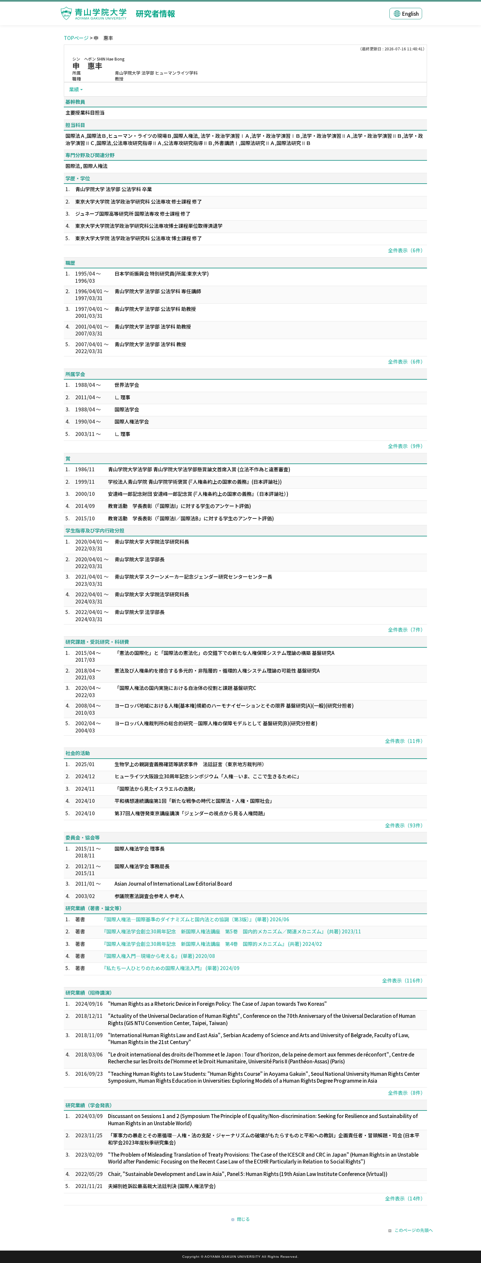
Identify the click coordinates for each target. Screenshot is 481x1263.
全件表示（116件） (403, 980)
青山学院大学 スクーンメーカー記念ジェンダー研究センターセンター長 (193, 576)
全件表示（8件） (406, 1092)
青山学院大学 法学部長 (140, 559)
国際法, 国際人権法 (86, 165)
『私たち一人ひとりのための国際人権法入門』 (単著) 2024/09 (170, 968)
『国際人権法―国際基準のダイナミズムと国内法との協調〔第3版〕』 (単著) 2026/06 (195, 919)
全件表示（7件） (406, 629)
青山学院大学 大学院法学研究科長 (152, 541)
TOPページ (76, 37)
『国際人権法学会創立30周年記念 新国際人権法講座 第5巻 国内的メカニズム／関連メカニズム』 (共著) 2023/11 (231, 931)
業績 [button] (74, 89)
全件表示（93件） (405, 825)
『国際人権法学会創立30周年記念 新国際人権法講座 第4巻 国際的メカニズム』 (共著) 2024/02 (211, 943)
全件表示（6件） (406, 250)
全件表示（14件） (405, 1198)
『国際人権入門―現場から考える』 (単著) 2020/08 (158, 955)
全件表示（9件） (406, 445)
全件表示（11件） (405, 740)
